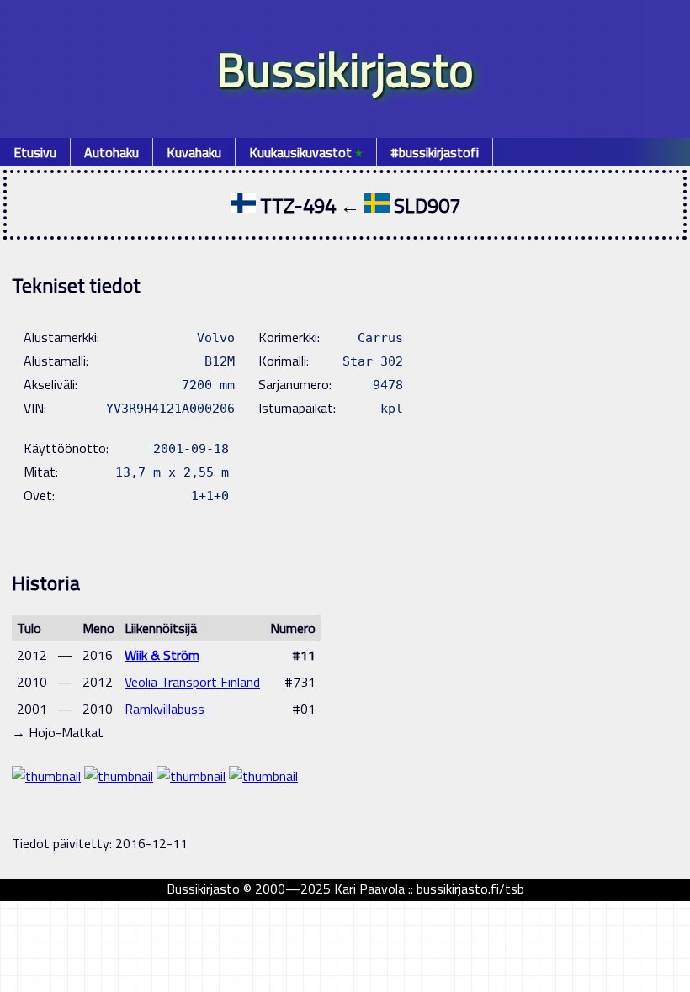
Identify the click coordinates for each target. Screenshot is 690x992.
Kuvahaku (194, 152)
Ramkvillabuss (164, 709)
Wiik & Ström (162, 655)
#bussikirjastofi (434, 152)
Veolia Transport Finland (192, 682)
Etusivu (34, 152)
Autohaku (111, 152)
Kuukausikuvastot (306, 152)
